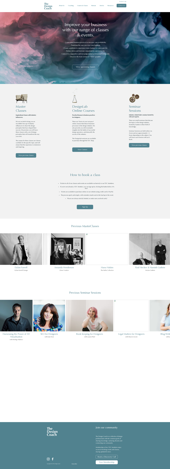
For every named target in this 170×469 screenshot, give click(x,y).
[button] (71, 5)
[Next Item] (167, 256)
